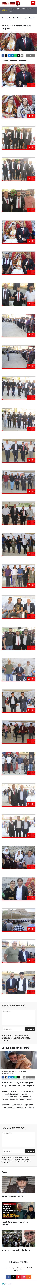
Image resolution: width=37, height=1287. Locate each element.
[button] (27, 55)
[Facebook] (3, 55)
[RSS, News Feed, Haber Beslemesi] (28, 1277)
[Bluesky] (9, 55)
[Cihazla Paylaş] (18, 55)
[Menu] (33, 3)
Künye (13, 1268)
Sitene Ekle (18, 1270)
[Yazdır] (22, 55)
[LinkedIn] (12, 55)
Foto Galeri (17, 18)
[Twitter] (6, 55)
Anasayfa (7, 18)
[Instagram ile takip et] (23, 1277)
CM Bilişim (8, 1284)
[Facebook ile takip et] (8, 1277)
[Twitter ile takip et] (13, 1277)
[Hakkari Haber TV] (11, 3)
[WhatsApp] (15, 55)
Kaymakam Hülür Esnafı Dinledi (20, 10)
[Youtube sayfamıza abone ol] (18, 1277)
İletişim (19, 1268)
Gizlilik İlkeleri (29, 1268)
